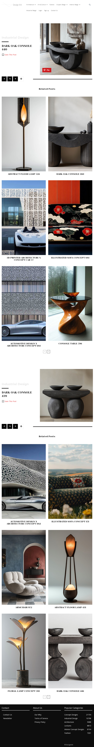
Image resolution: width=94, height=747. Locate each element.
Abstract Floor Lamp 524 (24, 174)
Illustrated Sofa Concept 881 (70, 257)
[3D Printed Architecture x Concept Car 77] (24, 217)
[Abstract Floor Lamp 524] (24, 134)
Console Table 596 (70, 343)
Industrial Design (15, 37)
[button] (89, 4)
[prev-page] (44, 351)
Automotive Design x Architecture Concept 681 (24, 344)
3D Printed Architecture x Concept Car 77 (24, 258)
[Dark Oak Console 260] (70, 134)
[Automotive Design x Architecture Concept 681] (24, 303)
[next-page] (48, 351)
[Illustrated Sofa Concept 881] (70, 217)
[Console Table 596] (70, 303)
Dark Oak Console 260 (70, 174)
